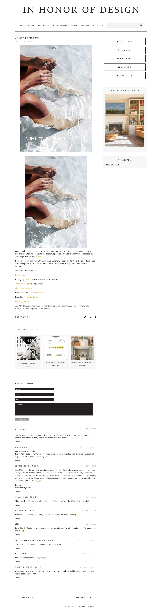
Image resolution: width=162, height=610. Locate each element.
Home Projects (60, 25)
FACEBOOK (125, 50)
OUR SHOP (85, 25)
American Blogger (23, 284)
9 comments (21, 317)
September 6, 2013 (88, 510)
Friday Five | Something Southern (34, 540)
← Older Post (25, 597)
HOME (22, 25)
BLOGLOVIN (126, 75)
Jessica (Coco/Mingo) (27, 466)
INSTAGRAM (125, 42)
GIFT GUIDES (98, 25)
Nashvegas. (20, 275)
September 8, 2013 (88, 524)
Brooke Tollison (24, 510)
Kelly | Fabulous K (25, 497)
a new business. (31, 297)
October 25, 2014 (88, 567)
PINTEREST (126, 59)
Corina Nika (21, 447)
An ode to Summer (27, 38)
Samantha (20, 554)
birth (22, 292)
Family (74, 25)
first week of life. (36, 292)
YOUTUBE (126, 67)
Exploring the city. (22, 301)
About (31, 25)
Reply (17, 442)
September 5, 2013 (88, 428)
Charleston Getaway (24, 288)
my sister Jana (28, 279)
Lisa (17, 524)
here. (39, 256)
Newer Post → (86, 597)
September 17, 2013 (87, 554)
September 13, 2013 (87, 540)
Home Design (44, 25)
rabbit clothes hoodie (28, 567)
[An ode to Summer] (85, 317)
